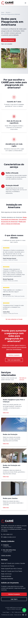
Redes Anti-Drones (6, 574)
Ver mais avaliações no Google (14, 319)
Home (2, 12)
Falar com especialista (14, 360)
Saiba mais (6, 412)
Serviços (8, 12)
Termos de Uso (17, 614)
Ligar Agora (14, 599)
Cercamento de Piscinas (7, 566)
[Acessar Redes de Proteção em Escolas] (14, 456)
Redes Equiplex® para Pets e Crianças (11, 568)
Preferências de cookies (7, 614)
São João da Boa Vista (9, 550)
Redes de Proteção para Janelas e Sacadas (13, 563)
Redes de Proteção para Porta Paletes (11, 571)
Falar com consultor (6, 44)
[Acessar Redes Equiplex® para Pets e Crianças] (14, 390)
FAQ (13, 612)
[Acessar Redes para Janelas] (14, 489)
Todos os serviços (6, 576)
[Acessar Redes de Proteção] (14, 425)
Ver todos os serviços (22, 378)
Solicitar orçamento (8, 40)
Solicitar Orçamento (14, 594)
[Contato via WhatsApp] (24, 610)
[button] (14, 58)
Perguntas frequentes (7, 578)
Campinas (6, 545)
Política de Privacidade (20, 612)
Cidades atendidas (6, 555)
